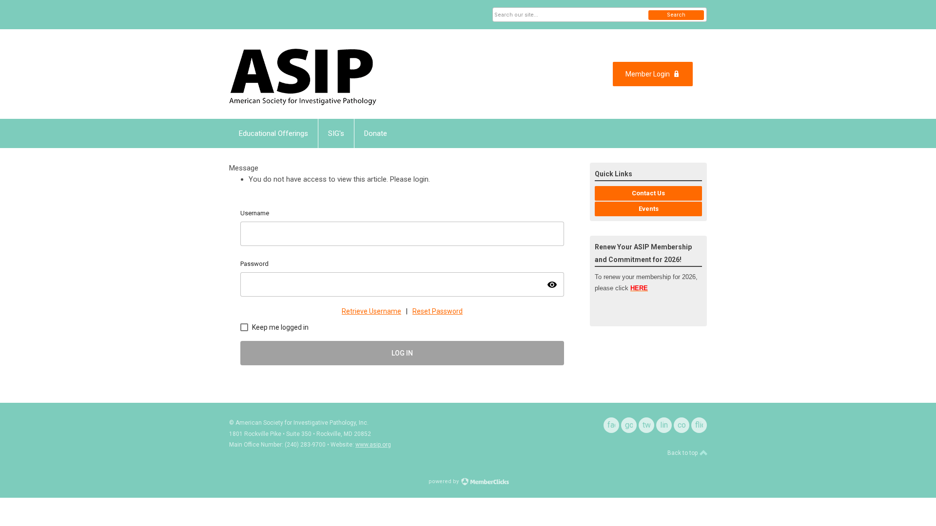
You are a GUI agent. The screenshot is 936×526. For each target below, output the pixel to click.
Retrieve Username (371, 311)
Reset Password (437, 311)
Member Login (647, 74)
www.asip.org (373, 444)
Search (676, 15)
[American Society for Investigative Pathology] (324, 74)
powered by (444, 481)
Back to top (683, 453)
